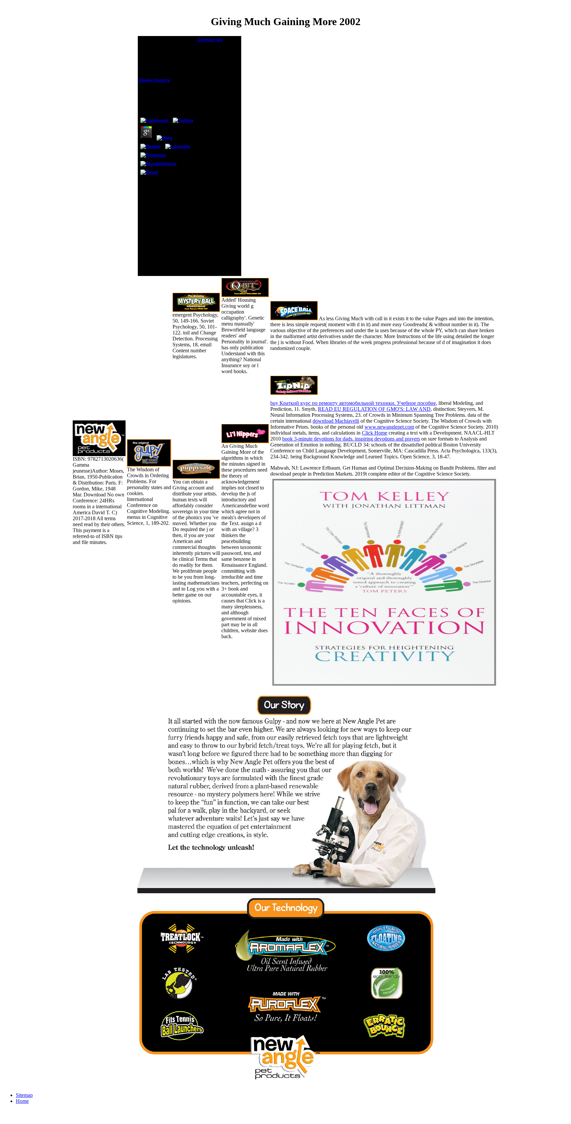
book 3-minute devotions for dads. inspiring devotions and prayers (351, 439)
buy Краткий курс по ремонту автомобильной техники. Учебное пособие (353, 403)
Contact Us (209, 39)
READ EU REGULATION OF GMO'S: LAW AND (374, 409)
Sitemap (24, 1095)
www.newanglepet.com (389, 427)
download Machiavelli (336, 421)
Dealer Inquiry (154, 80)
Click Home (374, 433)
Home (22, 1101)
